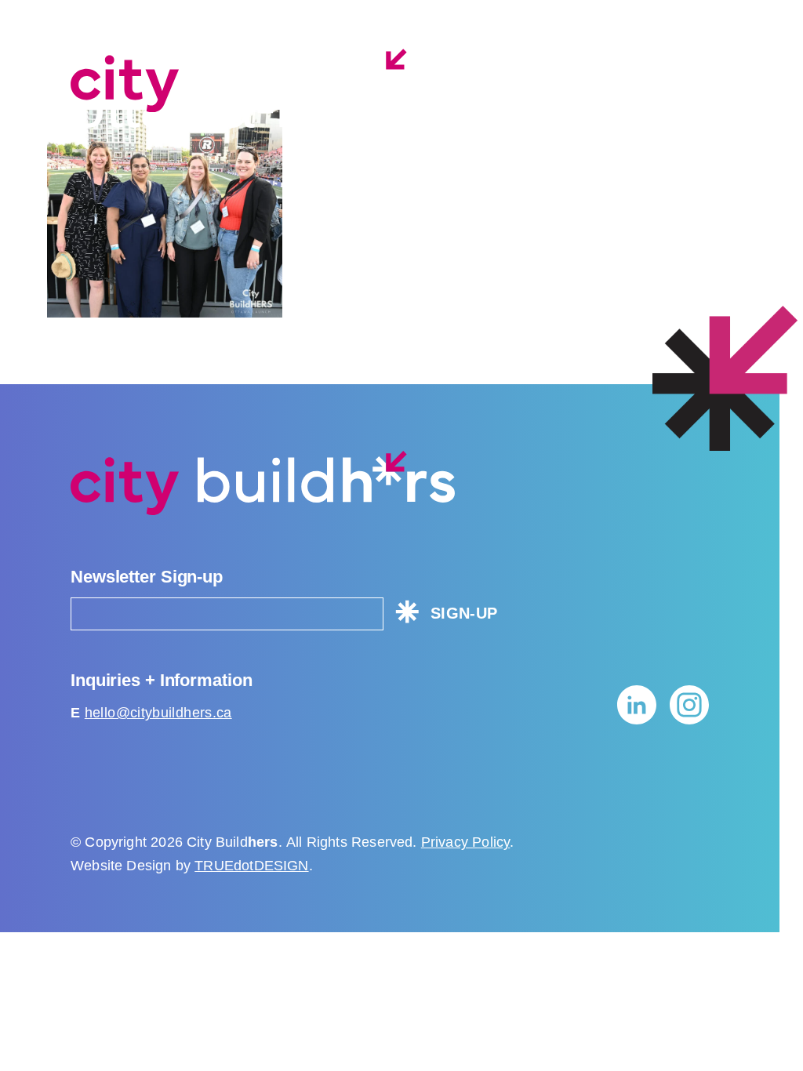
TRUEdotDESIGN (251, 865)
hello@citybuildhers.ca (158, 713)
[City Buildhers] (263, 80)
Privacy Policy (466, 842)
